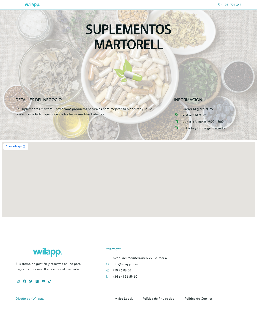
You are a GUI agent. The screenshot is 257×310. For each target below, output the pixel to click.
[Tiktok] (49, 281)
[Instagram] (18, 281)
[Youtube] (43, 281)
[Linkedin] (37, 281)
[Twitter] (31, 281)
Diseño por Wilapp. (30, 298)
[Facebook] (24, 281)
